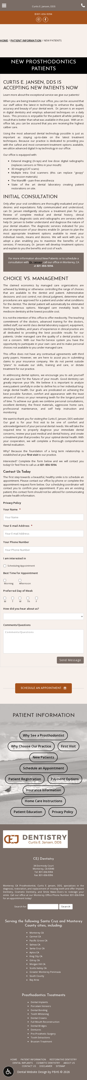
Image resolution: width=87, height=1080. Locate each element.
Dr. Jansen (35, 262)
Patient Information (26, 40)
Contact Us (29, 1066)
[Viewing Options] (8, 1071)
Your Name (12, 509)
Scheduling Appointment (21, 565)
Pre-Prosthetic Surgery (43, 1033)
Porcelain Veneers (41, 1006)
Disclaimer (45, 1066)
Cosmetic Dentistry (48, 1062)
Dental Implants (39, 1002)
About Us (69, 1062)
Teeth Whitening (40, 1013)
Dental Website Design (32, 1072)
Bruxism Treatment (41, 1041)
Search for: (20, 906)
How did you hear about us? (21, 608)
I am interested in (14, 558)
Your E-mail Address (17, 526)
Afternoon (25, 583)
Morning (8, 583)
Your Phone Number (16, 542)
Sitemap (60, 1066)
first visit (32, 455)
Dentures (36, 1029)
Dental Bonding (39, 1010)
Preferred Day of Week (18, 591)
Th (28, 601)
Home (4, 40)
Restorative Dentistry (63, 1059)
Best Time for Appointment (20, 573)
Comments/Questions (17, 625)
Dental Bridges (39, 1025)
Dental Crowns (39, 1017)
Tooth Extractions (40, 1037)
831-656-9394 (44, 13)
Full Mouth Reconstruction (45, 1021)
